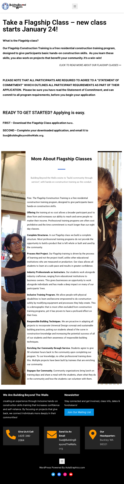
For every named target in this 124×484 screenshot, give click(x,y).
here (70, 122)
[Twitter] (53, 474)
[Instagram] (65, 474)
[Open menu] (75, 6)
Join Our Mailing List (79, 412)
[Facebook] (59, 474)
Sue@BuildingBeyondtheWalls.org (23, 135)
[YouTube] (71, 474)
